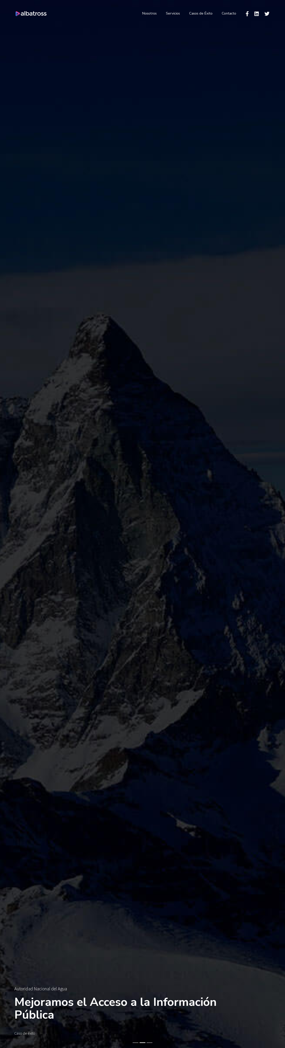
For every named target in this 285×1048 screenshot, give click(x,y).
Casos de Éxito (200, 13)
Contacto (229, 13)
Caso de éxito (24, 1033)
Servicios (173, 13)
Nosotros (149, 13)
